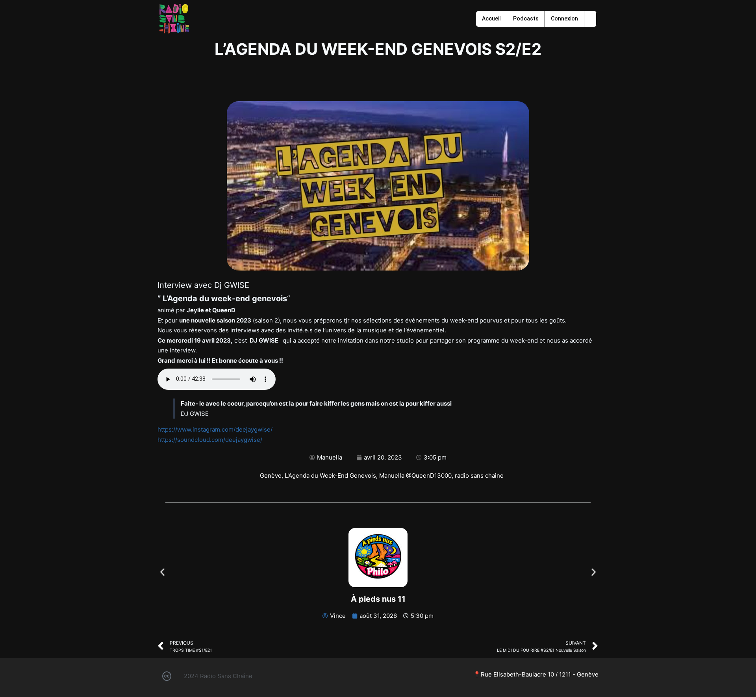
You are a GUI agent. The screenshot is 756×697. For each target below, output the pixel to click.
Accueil (491, 18)
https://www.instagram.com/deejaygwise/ (215, 429)
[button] (162, 572)
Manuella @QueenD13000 (415, 475)
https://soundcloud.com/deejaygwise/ (210, 439)
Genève (271, 475)
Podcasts (526, 18)
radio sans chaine (479, 475)
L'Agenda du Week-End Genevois (330, 475)
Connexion (564, 18)
